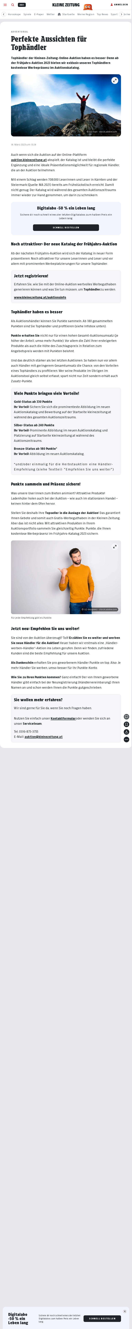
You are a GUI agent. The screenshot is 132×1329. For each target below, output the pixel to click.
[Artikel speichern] (126, 724)
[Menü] (5, 4)
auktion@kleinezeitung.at (44, 736)
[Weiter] (121, 14)
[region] (66, 14)
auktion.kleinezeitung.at (29, 159)
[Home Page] (66, 5)
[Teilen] (126, 732)
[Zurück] (3, 14)
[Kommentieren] (126, 717)
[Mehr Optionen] (126, 739)
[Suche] (12, 4)
